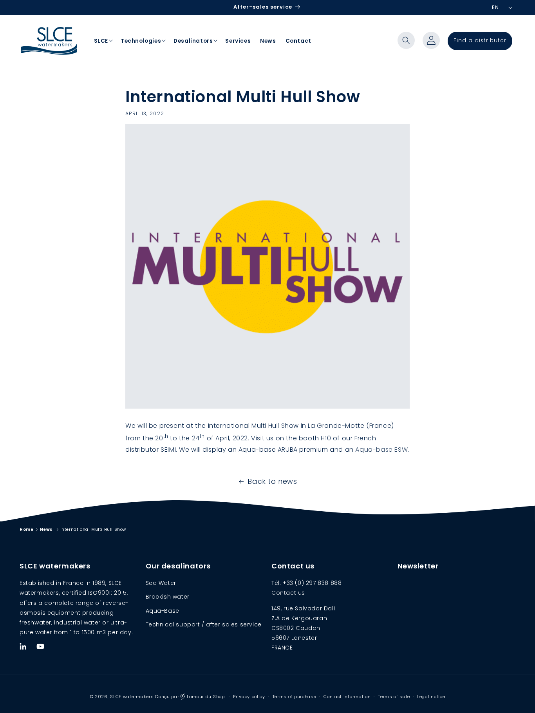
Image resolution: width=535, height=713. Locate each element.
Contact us (288, 593)
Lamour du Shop (205, 696)
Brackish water (168, 597)
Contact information (347, 696)
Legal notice (431, 696)
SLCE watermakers (132, 696)
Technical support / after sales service (204, 624)
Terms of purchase (294, 696)
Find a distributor (480, 40)
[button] (406, 40)
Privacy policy (249, 696)
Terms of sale (394, 696)
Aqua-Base (162, 611)
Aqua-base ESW (381, 449)
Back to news (272, 481)
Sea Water (161, 583)
